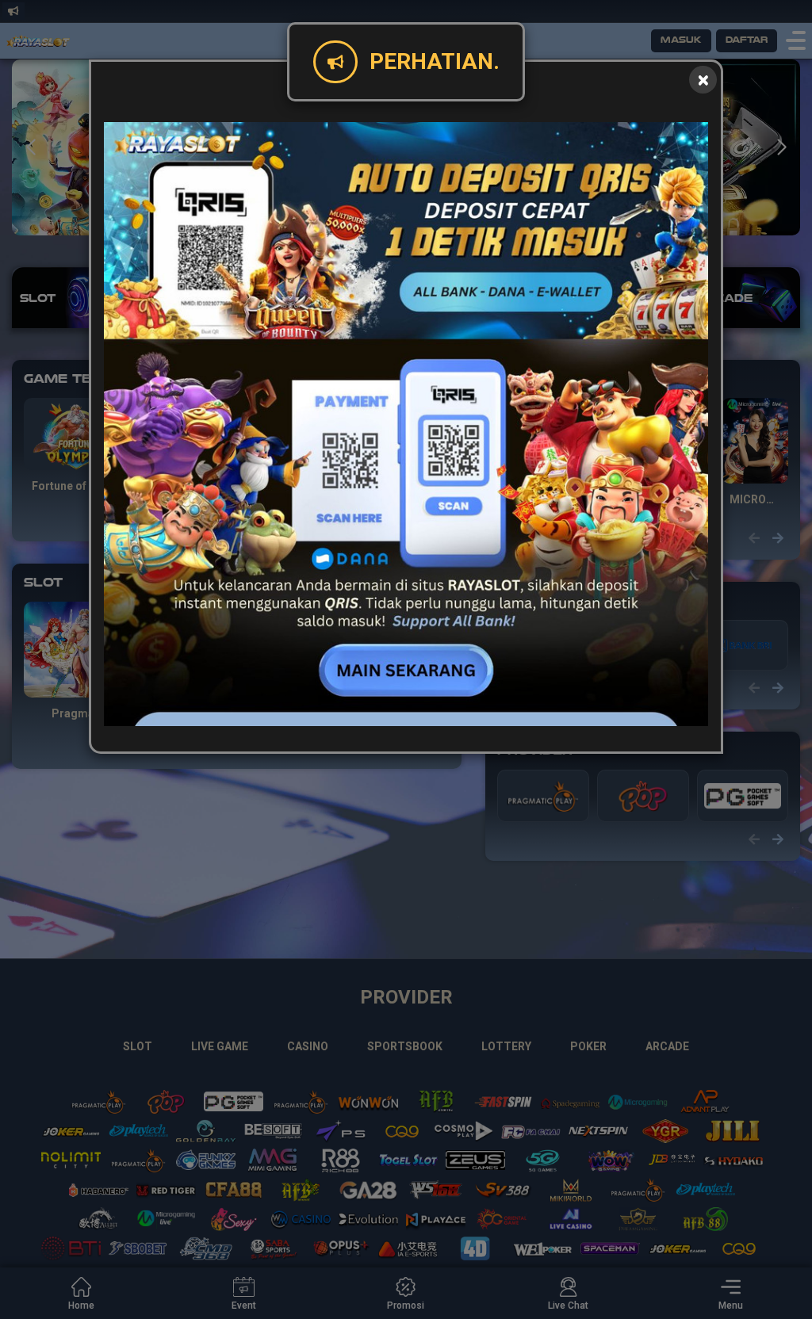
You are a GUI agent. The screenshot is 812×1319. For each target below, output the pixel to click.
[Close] (703, 80)
